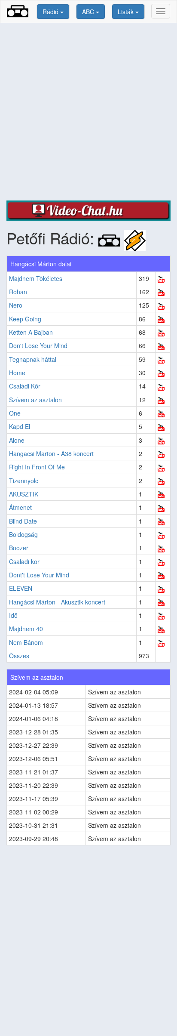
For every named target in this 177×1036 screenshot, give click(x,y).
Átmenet (20, 507)
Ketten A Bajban (31, 332)
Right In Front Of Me (37, 466)
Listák (126, 11)
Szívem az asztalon (35, 399)
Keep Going (25, 318)
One (15, 413)
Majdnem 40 (26, 628)
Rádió (51, 11)
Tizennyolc (23, 480)
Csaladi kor (24, 561)
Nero (15, 305)
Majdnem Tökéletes (35, 278)
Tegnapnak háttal (32, 359)
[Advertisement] (88, 111)
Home (17, 372)
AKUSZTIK (23, 494)
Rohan (18, 291)
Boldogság (23, 534)
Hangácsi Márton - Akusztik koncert (57, 602)
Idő (13, 615)
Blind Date (23, 521)
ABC (89, 11)
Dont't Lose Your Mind (39, 574)
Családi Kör (24, 386)
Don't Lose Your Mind (38, 345)
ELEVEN (20, 588)
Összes (19, 655)
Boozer (18, 547)
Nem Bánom (26, 642)
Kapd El (19, 426)
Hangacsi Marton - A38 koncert (51, 453)
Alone (16, 440)
